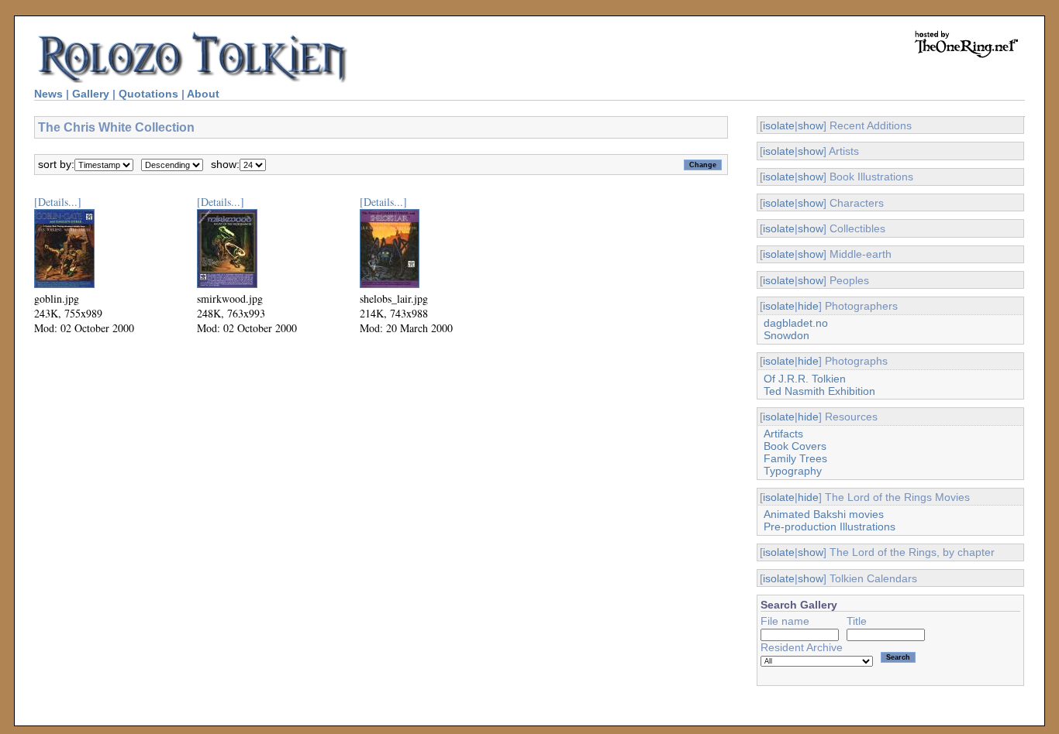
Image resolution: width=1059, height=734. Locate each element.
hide (808, 306)
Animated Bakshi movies (824, 514)
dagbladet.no (796, 323)
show (810, 125)
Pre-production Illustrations (829, 526)
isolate (779, 125)
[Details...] (57, 201)
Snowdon (786, 335)
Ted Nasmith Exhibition (819, 391)
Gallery (90, 93)
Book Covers (795, 446)
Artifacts (783, 433)
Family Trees (795, 458)
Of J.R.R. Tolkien (805, 378)
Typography (793, 471)
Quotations (148, 93)
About (203, 93)
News (48, 93)
